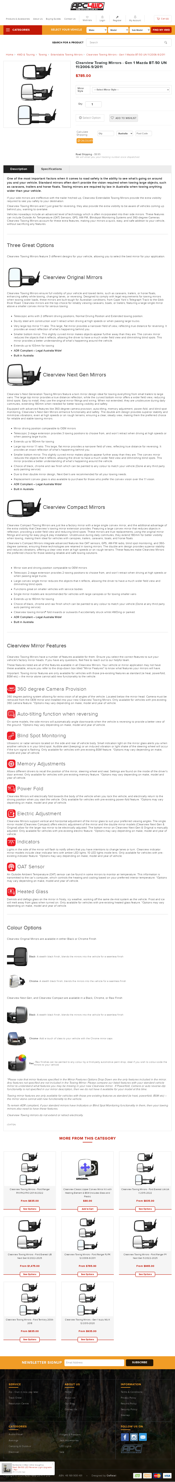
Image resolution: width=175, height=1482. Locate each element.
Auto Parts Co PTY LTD (37, 1475)
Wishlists (87, 20)
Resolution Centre (19, 1403)
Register (117, 20)
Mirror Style (81, 89)
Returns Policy (129, 1403)
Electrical (14, 1452)
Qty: (79, 104)
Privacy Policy (128, 1398)
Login (102, 20)
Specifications (51, 169)
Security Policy (129, 1409)
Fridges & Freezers (70, 1434)
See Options (29, 1209)
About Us (38, 19)
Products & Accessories (18, 19)
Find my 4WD (161, 30)
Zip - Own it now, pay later (23, 1392)
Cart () (164, 18)
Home (68, 1392)
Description (18, 169)
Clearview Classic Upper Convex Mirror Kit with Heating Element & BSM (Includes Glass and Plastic (87, 1193)
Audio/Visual (16, 1434)
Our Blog (70, 1403)
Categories (21, 30)
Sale (61, 1452)
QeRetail (111, 1475)
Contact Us (70, 19)
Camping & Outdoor (20, 1446)
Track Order (15, 1398)
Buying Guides (53, 19)
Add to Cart (87, 1209)
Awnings (13, 1440)
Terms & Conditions (131, 1392)
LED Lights (65, 1446)
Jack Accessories (69, 1440)
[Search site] (165, 42)
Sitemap (125, 1415)
